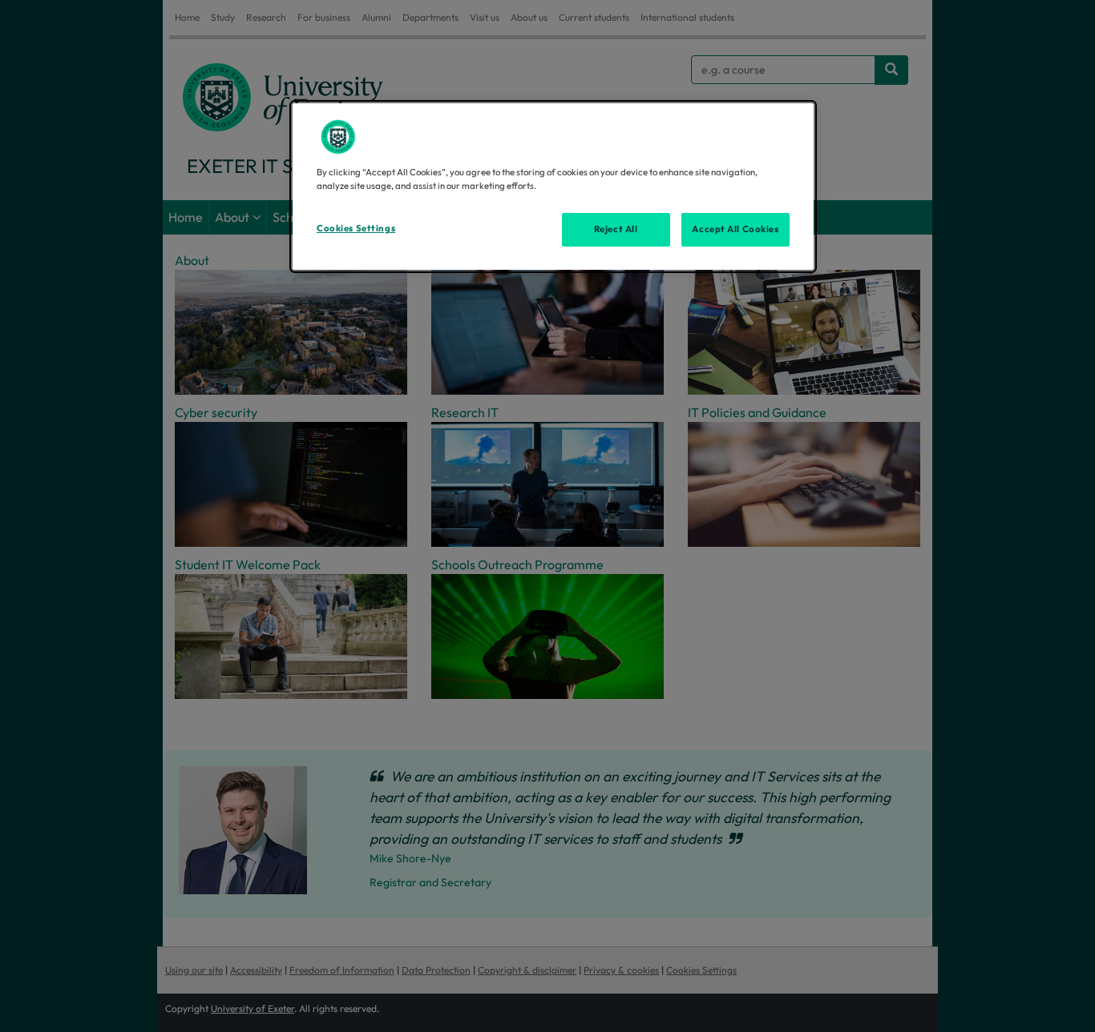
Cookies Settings (356, 228)
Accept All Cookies (735, 229)
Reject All (616, 229)
